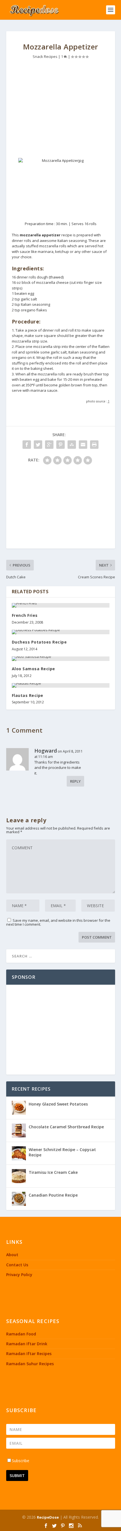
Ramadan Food (21, 1334)
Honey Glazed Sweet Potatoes (58, 1104)
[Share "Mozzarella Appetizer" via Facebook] (26, 444)
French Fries (25, 615)
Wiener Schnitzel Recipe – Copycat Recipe (62, 1152)
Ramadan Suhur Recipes (30, 1363)
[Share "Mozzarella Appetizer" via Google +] (49, 444)
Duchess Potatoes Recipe (39, 642)
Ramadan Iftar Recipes (28, 1353)
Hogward (45, 750)
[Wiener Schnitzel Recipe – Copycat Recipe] (19, 1153)
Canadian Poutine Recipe (53, 1195)
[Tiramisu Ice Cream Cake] (19, 1176)
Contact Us (17, 1264)
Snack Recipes (45, 56)
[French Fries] (60, 605)
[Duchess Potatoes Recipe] (60, 632)
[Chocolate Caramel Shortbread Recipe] (19, 1131)
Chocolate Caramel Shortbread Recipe (66, 1126)
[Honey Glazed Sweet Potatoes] (19, 1108)
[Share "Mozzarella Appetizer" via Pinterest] (60, 444)
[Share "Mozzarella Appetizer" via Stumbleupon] (71, 444)
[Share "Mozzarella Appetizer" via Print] (94, 444)
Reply (75, 781)
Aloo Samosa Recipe (33, 668)
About (12, 1254)
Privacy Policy (19, 1274)
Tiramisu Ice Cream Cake (53, 1172)
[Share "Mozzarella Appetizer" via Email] (83, 444)
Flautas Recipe (27, 695)
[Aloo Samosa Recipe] (60, 658)
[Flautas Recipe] (60, 685)
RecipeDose (48, 1517)
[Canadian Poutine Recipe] (19, 1199)
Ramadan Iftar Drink (26, 1343)
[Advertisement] (60, 110)
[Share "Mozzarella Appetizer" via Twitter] (38, 444)
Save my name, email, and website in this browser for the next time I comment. (58, 922)
